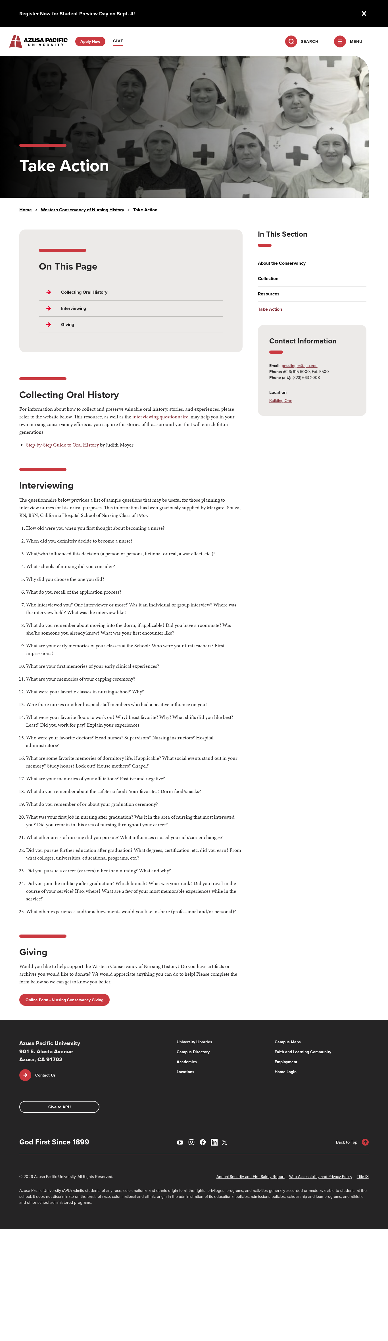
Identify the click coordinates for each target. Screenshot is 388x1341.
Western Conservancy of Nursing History (82, 210)
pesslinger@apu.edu (300, 365)
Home (25, 210)
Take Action (270, 309)
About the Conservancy (282, 263)
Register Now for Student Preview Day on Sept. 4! (77, 13)
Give (118, 41)
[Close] (364, 13)
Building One (280, 400)
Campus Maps (288, 1042)
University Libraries (194, 1042)
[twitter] (225, 1142)
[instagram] (191, 1142)
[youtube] (180, 1142)
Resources (268, 294)
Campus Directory (193, 1052)
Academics (187, 1062)
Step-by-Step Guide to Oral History (62, 444)
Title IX (363, 1176)
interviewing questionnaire (160, 416)
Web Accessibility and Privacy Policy (320, 1176)
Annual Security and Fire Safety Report (250, 1176)
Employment (286, 1062)
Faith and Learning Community (303, 1052)
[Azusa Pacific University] (38, 41)
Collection (268, 278)
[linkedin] (214, 1142)
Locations (185, 1072)
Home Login (286, 1072)
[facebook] (202, 1142)
